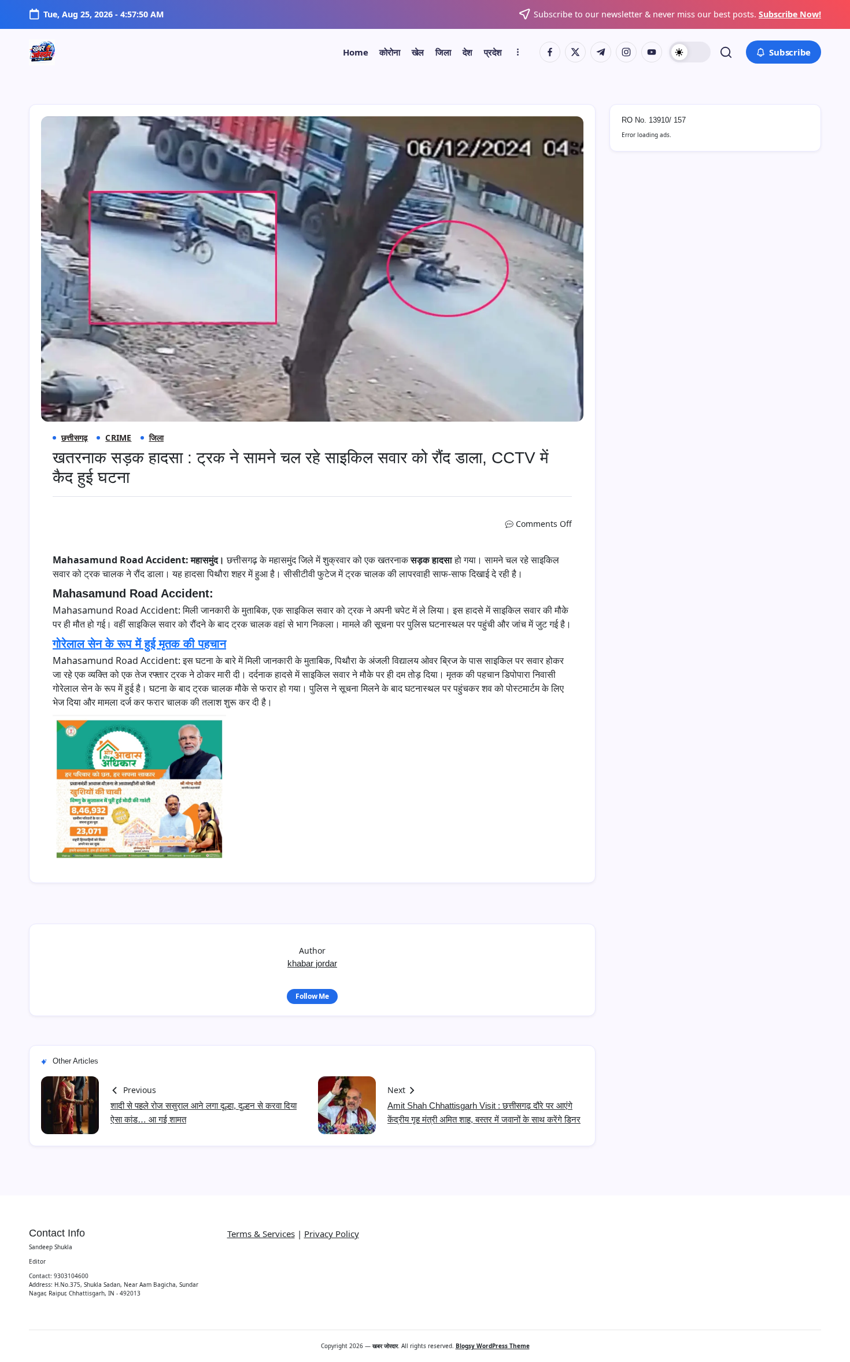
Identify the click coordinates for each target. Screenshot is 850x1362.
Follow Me (312, 996)
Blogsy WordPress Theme (493, 1346)
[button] (690, 52)
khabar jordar (312, 963)
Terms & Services (261, 1233)
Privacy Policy (331, 1233)
